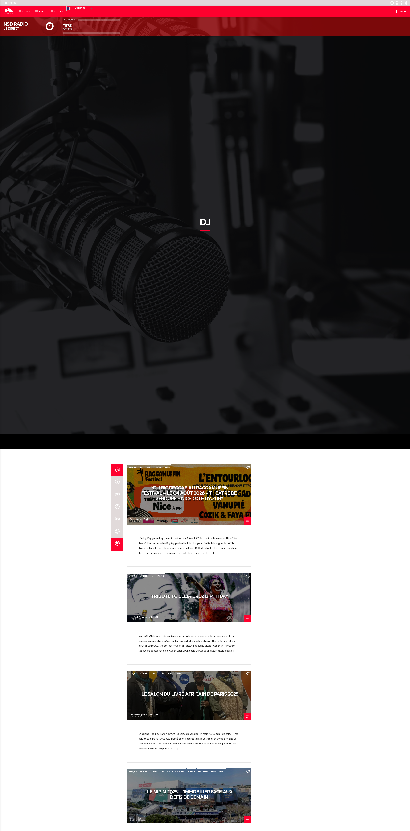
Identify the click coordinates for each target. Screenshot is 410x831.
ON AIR (403, 11)
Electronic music (176, 807)
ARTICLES (43, 11)
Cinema (155, 710)
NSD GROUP (11, 3)
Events (149, 503)
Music (159, 503)
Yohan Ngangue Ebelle (139, 555)
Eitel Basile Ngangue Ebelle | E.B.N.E (145, 653)
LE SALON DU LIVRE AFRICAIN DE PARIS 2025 (189, 730)
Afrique (133, 612)
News (167, 503)
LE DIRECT (26, 11)
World (180, 710)
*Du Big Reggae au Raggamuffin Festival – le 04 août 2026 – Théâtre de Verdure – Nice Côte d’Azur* (189, 529)
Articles (133, 503)
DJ (141, 503)
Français (78, 8)
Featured (203, 807)
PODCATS (58, 11)
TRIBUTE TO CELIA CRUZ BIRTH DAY (190, 632)
